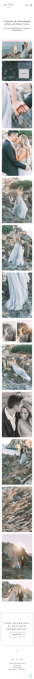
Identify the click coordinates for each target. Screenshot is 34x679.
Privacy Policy (12, 669)
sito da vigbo (17, 674)
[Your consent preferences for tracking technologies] (30, 675)
